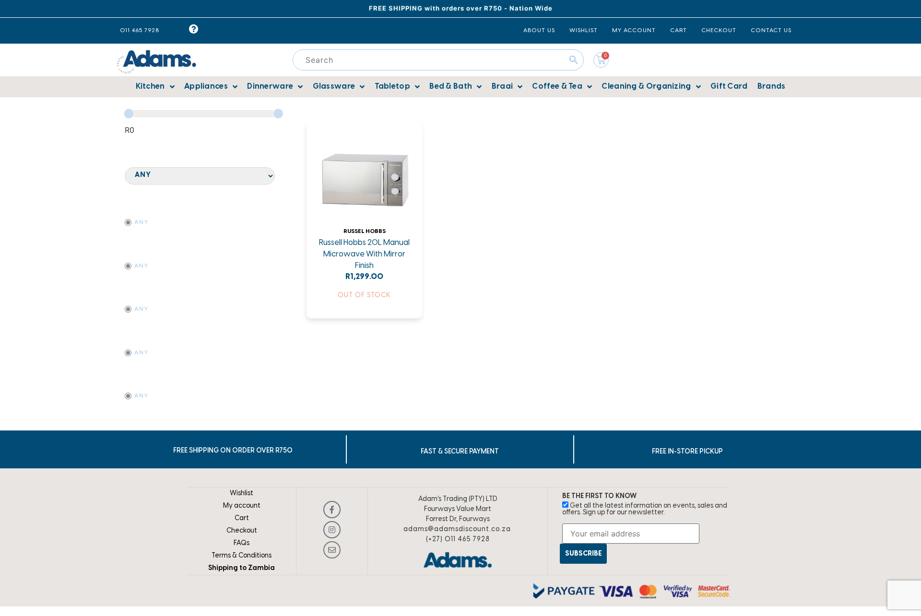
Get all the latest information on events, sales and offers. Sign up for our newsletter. (644, 509)
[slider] (129, 113)
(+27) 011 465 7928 (458, 539)
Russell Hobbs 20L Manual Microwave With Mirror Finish (364, 254)
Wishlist (241, 493)
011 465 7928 (139, 30)
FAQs (241, 543)
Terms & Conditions (242, 555)
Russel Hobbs (364, 231)
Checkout (241, 531)
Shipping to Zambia (241, 568)
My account (241, 506)
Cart (242, 518)
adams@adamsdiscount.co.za (457, 529)
